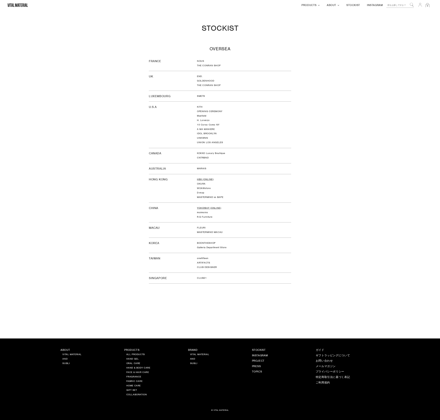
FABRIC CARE (134, 381)
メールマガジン (326, 366)
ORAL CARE (133, 363)
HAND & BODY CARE (138, 368)
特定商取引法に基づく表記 (333, 377)
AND (192, 359)
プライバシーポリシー (330, 371)
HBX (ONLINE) (205, 179)
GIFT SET (131, 390)
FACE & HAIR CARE (137, 372)
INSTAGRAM (260, 355)
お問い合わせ (324, 361)
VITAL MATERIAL (199, 354)
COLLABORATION (136, 395)
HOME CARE (133, 386)
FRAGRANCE (133, 377)
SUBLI (193, 363)
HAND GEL (132, 359)
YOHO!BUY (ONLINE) (209, 208)
